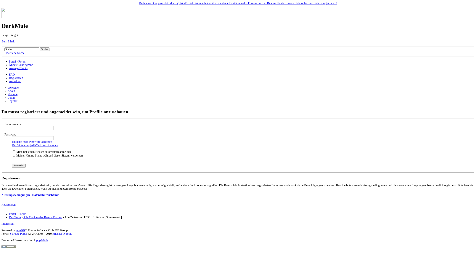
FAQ (12, 74)
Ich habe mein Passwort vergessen (32, 141)
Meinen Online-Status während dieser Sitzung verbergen (49, 155)
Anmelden (15, 81)
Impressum (7, 223)
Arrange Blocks (18, 68)
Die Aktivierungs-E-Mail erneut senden (35, 145)
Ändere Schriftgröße (21, 64)
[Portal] (15, 16)
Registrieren (16, 77)
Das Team (15, 217)
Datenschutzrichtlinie (45, 195)
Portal (12, 61)
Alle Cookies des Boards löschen (42, 217)
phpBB (20, 230)
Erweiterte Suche (14, 53)
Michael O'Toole (62, 233)
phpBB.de (42, 240)
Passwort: (10, 134)
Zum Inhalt (8, 41)
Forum (22, 61)
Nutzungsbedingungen (15, 195)
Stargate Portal (18, 233)
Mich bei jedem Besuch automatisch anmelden (43, 151)
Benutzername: (13, 124)
